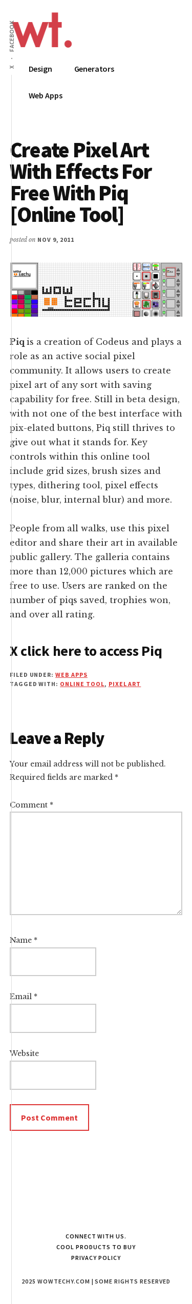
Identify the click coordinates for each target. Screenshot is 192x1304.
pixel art (125, 684)
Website (24, 1053)
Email (23, 996)
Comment (31, 805)
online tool (82, 684)
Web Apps (71, 674)
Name (23, 940)
